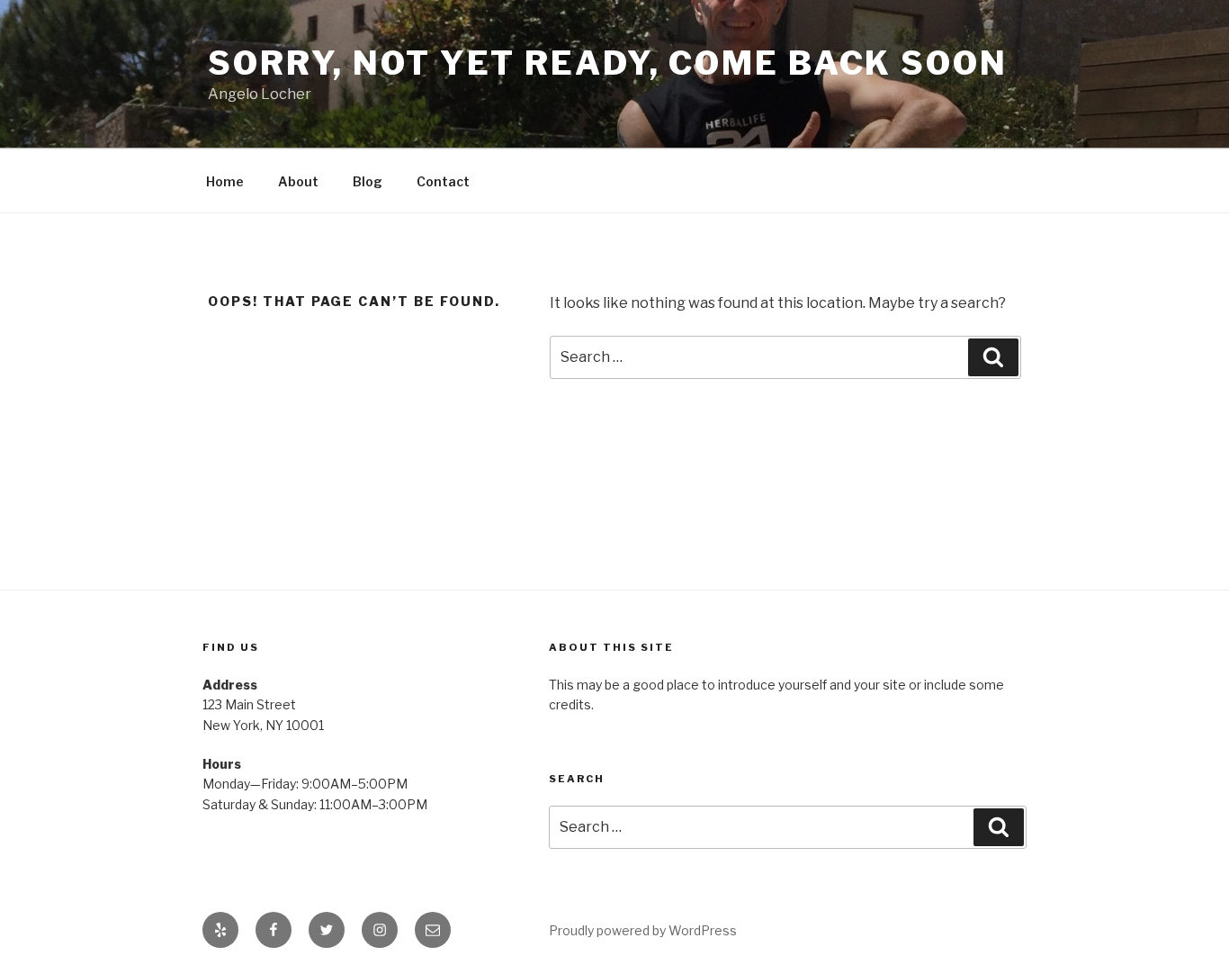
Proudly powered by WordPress (643, 930)
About (298, 181)
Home (225, 181)
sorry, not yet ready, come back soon (608, 63)
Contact (443, 181)
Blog (367, 181)
